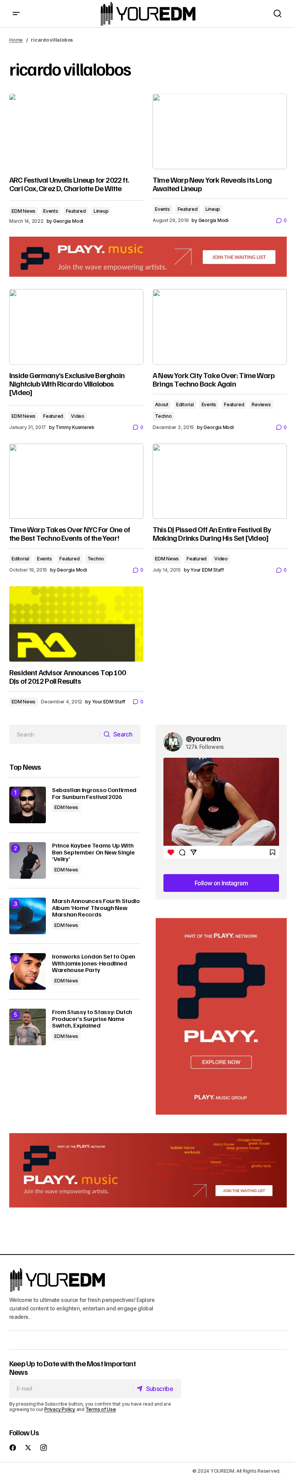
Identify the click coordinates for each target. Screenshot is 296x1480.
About (161, 404)
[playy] (148, 257)
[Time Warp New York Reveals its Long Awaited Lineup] (220, 131)
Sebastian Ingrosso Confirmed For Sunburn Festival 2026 (94, 793)
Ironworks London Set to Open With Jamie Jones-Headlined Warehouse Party (93, 963)
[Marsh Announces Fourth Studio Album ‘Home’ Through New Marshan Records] (27, 916)
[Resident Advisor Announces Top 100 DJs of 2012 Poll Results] (76, 624)
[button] (16, 13)
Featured (76, 211)
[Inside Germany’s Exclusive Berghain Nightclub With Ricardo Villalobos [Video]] (76, 327)
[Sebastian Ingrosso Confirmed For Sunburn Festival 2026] (27, 805)
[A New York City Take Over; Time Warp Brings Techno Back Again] (220, 327)
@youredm (203, 738)
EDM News (23, 211)
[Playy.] (148, 1170)
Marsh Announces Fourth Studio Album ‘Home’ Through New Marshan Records (96, 908)
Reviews (261, 404)
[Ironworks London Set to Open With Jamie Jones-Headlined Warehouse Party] (27, 971)
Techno (163, 416)
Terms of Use (101, 1409)
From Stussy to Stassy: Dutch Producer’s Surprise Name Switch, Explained (92, 1019)
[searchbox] (55, 734)
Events (50, 211)
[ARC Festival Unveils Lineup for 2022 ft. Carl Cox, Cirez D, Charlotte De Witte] (76, 131)
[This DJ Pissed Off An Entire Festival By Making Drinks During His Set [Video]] (220, 481)
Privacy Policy (59, 1409)
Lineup (101, 211)
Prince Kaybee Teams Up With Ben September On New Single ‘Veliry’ (93, 852)
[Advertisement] (221, 1016)
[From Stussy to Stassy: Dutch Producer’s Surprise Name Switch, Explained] (27, 1027)
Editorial (185, 404)
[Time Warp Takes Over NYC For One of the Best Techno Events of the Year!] (76, 481)
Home (16, 40)
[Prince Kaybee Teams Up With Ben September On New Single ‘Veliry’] (27, 860)
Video (77, 416)
